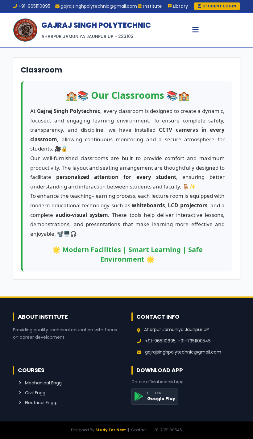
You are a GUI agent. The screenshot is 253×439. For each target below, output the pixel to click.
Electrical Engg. (40, 403)
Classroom (41, 70)
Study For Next (110, 430)
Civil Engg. (35, 393)
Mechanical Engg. (43, 383)
